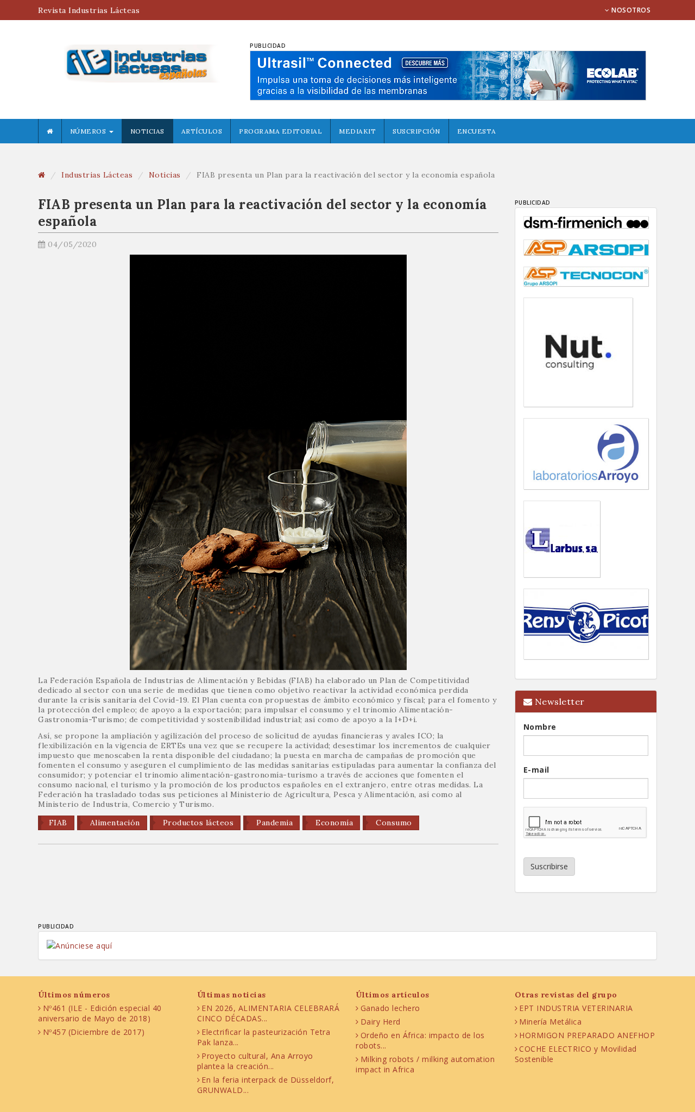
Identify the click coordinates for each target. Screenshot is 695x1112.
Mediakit (357, 131)
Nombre (540, 727)
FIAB (58, 822)
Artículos (202, 131)
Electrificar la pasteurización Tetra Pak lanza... (264, 1037)
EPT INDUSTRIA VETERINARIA (576, 1008)
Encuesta (476, 131)
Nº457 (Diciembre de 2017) (94, 1032)
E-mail (536, 769)
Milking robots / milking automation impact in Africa (425, 1064)
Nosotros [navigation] (630, 10)
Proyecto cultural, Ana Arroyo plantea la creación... (255, 1061)
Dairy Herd (381, 1021)
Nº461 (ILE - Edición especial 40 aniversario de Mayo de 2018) (100, 1013)
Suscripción (416, 131)
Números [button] (89, 131)
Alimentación (113, 822)
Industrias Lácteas (96, 175)
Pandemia (273, 822)
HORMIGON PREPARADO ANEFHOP (587, 1035)
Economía (333, 822)
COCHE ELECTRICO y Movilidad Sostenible (576, 1054)
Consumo (393, 822)
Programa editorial (280, 131)
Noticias (147, 131)
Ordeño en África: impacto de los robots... (420, 1040)
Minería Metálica (550, 1021)
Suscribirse (549, 866)
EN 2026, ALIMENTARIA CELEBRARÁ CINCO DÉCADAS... (268, 1013)
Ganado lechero (390, 1008)
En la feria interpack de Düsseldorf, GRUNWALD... (265, 1085)
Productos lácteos (196, 822)
